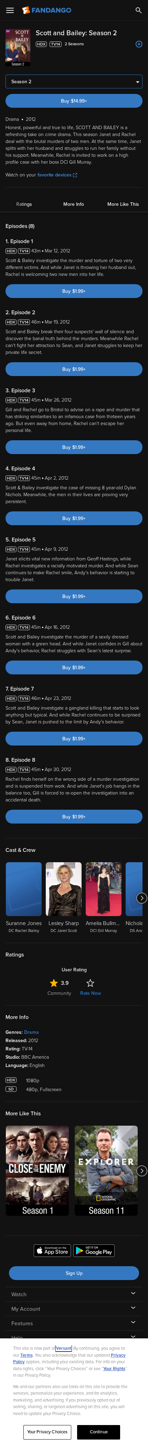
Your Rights (114, 1369)
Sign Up (74, 1273)
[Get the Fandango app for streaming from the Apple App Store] (52, 1251)
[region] (74, 1390)
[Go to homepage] (47, 10)
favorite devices (55, 175)
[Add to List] (139, 44)
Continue (99, 1432)
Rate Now (90, 993)
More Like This (123, 204)
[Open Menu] (10, 10)
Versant (63, 1348)
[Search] (138, 10)
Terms (26, 1355)
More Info (73, 204)
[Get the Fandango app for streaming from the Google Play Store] (94, 1251)
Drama (31, 1032)
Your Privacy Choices (47, 1432)
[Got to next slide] (141, 898)
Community (59, 993)
